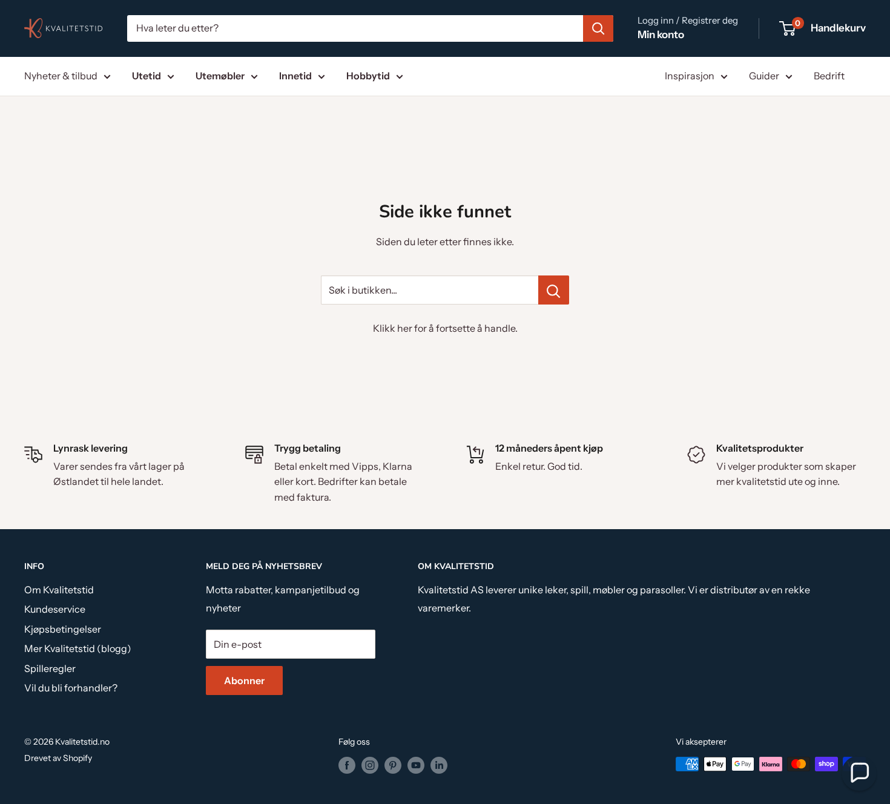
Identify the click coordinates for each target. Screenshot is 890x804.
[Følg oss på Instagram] (369, 765)
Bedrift (829, 76)
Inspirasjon (689, 76)
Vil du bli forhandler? (70, 688)
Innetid (295, 76)
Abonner (244, 680)
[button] (859, 773)
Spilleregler (50, 668)
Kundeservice (54, 609)
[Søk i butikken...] (553, 290)
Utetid (146, 76)
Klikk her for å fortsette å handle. (445, 328)
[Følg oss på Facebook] (346, 765)
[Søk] (598, 28)
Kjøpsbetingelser (62, 629)
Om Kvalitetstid (59, 590)
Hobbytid (368, 76)
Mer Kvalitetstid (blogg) (77, 648)
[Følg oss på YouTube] (415, 765)
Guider (764, 76)
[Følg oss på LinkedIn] (438, 765)
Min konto (661, 34)
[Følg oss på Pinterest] (392, 765)
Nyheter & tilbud (60, 76)
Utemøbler (220, 76)
